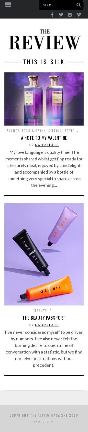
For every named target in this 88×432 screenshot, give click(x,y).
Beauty (13, 130)
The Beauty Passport (43, 317)
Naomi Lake (47, 145)
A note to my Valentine (44, 138)
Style (70, 130)
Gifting (55, 130)
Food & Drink (34, 130)
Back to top (42, 421)
